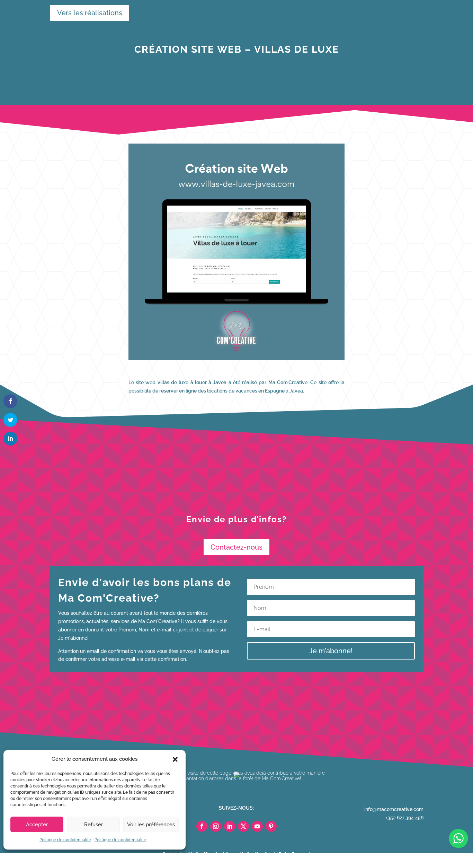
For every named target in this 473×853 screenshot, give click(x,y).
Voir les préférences (151, 824)
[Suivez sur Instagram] (215, 826)
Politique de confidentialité (65, 839)
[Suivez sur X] (243, 826)
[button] (175, 759)
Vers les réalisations (86, 13)
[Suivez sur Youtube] (257, 826)
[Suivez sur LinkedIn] (229, 826)
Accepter (37, 824)
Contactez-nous (236, 547)
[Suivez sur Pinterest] (271, 826)
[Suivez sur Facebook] (201, 826)
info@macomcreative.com (393, 809)
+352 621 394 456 (404, 817)
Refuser (93, 824)
